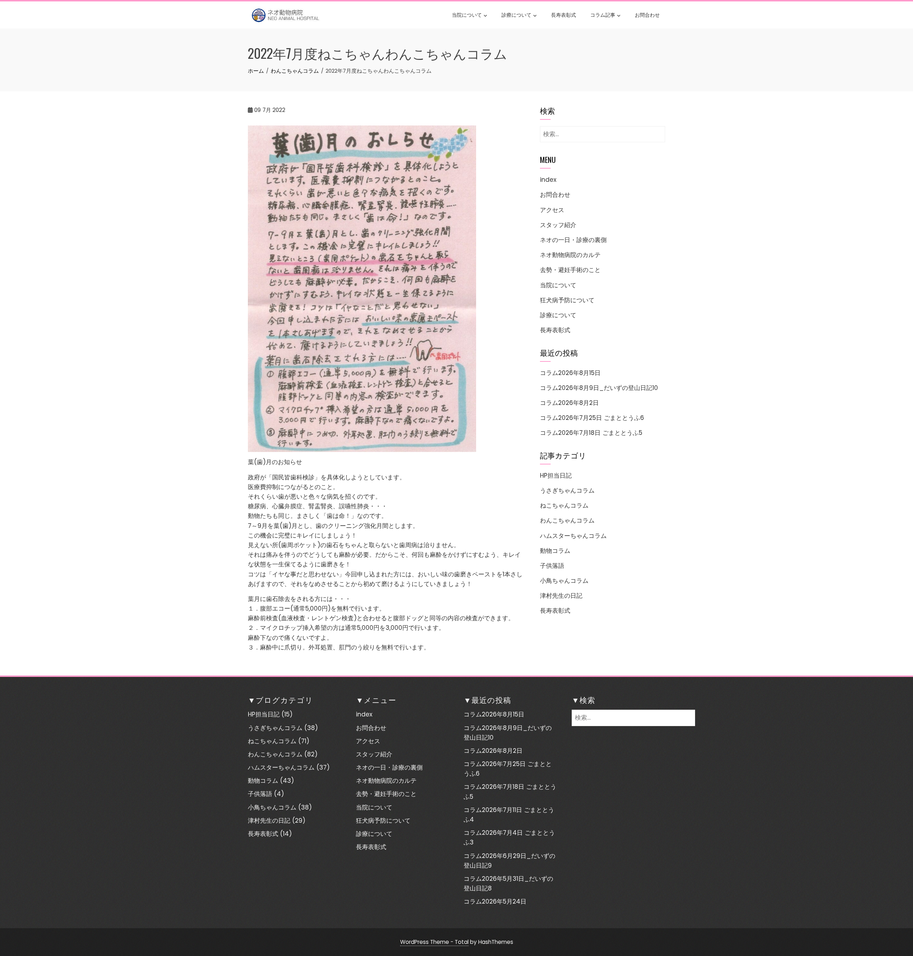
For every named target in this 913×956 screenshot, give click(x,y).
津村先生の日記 (561, 595)
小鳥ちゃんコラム (564, 580)
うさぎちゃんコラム (567, 490)
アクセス (552, 210)
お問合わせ (647, 14)
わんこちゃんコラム (567, 520)
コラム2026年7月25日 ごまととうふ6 (592, 417)
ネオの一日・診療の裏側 (573, 240)
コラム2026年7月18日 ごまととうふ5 (591, 432)
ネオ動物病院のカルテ (570, 255)
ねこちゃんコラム (564, 505)
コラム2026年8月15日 (570, 373)
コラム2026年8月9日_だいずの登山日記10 (599, 388)
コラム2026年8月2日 (569, 403)
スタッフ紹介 (558, 225)
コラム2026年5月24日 (495, 901)
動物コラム (555, 550)
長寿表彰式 (563, 14)
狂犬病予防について (567, 300)
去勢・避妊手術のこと (570, 270)
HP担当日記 (556, 475)
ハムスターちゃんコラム (573, 535)
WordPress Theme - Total (434, 942)
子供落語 (552, 565)
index (548, 179)
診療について (516, 14)
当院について (467, 14)
